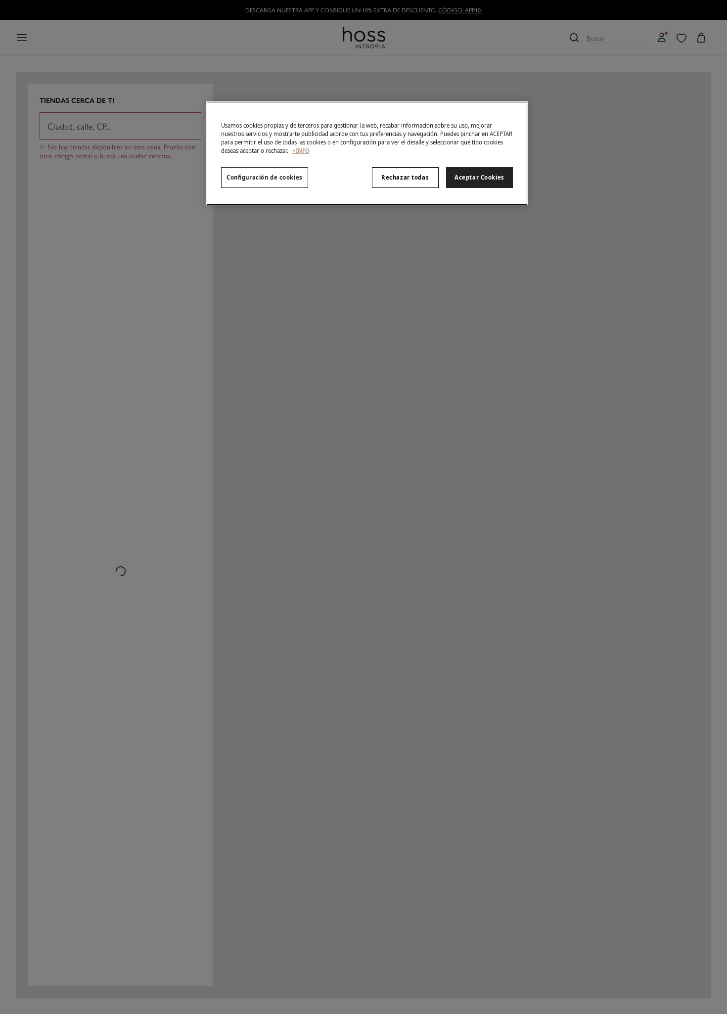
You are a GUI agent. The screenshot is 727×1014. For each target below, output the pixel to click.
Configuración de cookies (265, 177)
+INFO (301, 150)
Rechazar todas (405, 177)
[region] (367, 153)
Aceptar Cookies (479, 177)
